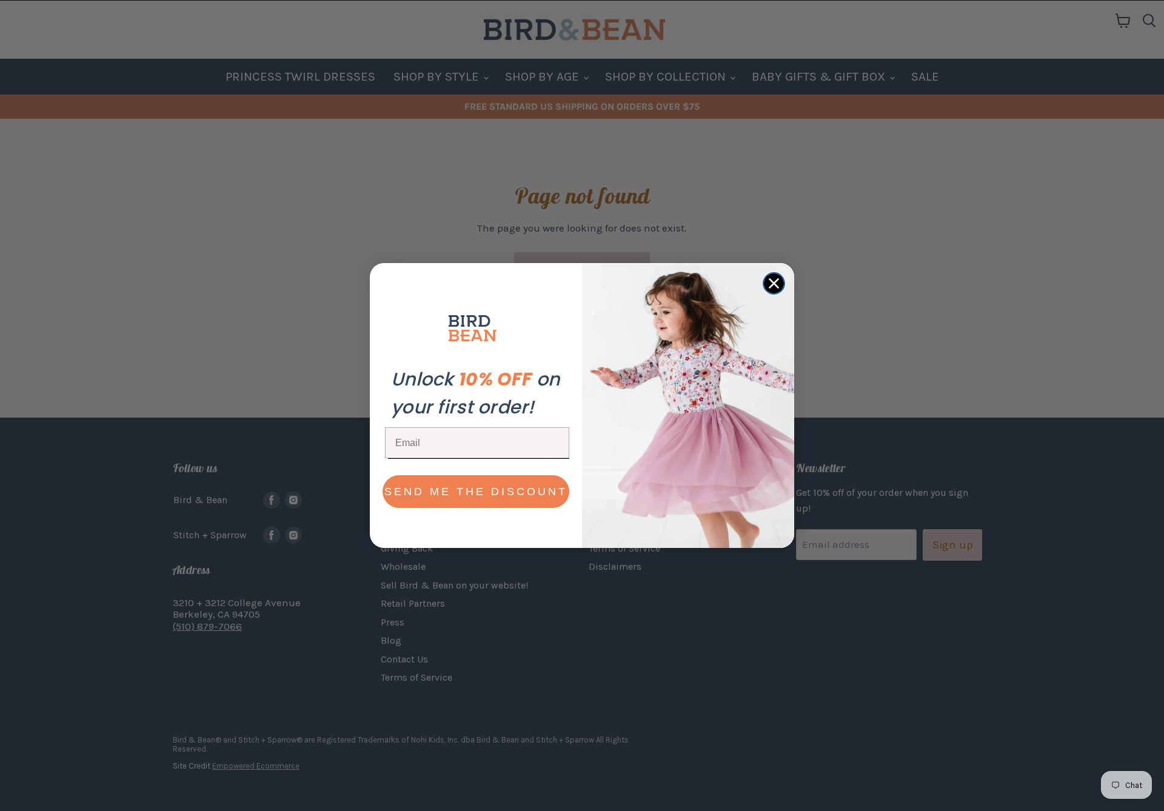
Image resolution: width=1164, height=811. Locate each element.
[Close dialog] (773, 283)
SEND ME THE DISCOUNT (475, 492)
